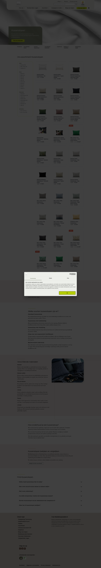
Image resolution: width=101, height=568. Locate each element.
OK (67, 292)
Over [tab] (68, 278)
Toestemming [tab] (33, 278)
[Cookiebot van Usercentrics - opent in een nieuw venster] (70, 274)
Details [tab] (50, 278)
